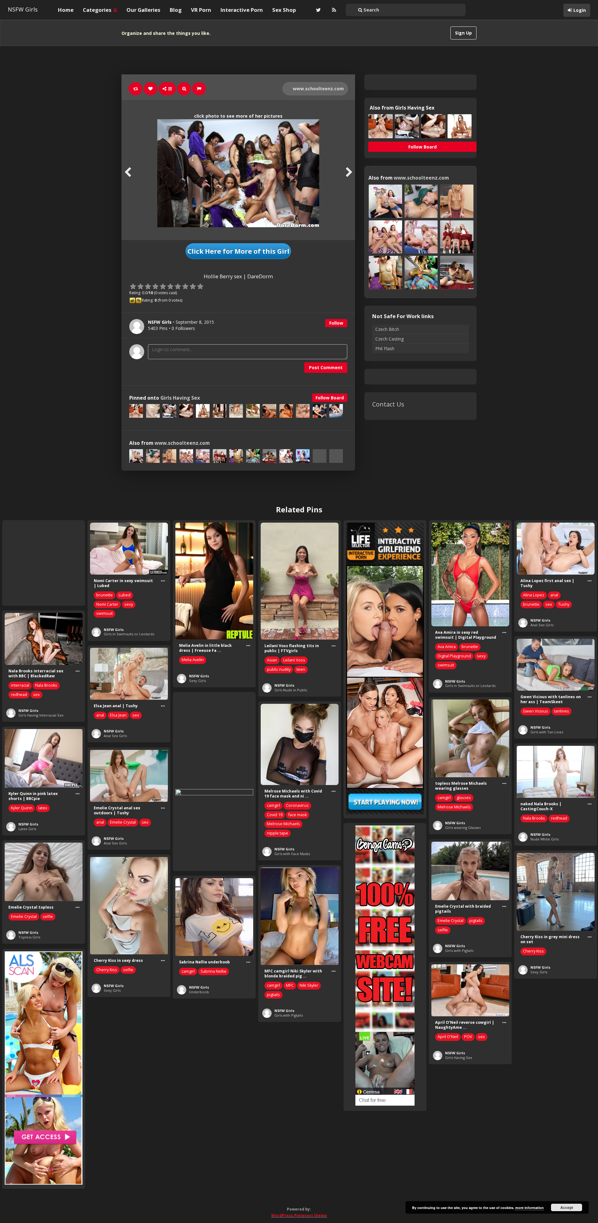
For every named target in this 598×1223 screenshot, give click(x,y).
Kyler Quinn (21, 808)
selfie (443, 930)
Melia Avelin (193, 659)
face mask (297, 814)
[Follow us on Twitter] (317, 10)
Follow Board (330, 398)
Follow (336, 323)
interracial (20, 685)
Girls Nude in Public (290, 690)
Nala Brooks (46, 685)
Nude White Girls (544, 839)
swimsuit (104, 613)
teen (301, 669)
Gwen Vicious (535, 711)
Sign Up (463, 33)
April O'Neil (448, 1036)
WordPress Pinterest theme (299, 1215)
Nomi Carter (107, 604)
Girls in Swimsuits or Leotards (129, 634)
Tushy (563, 604)
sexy (128, 604)
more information (529, 1207)
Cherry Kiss (533, 951)
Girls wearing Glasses (463, 827)
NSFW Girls (23, 9)
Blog (176, 9)
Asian (272, 660)
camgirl (444, 797)
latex (42, 808)
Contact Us (388, 404)
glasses (464, 797)
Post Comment (326, 367)
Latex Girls (27, 828)
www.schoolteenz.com (318, 89)
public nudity (279, 669)
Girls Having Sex (180, 398)
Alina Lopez (533, 595)
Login (579, 10)
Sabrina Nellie (213, 971)
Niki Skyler (309, 985)
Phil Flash (384, 348)
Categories (98, 9)
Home (66, 9)
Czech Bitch (387, 329)
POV (468, 1036)
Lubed (125, 595)
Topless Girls (29, 937)
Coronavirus (297, 805)
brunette (104, 595)
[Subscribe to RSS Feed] (333, 10)
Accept (566, 1207)
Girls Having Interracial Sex (41, 715)
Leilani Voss (294, 660)
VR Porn (201, 9)
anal (554, 595)
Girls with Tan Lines (546, 732)
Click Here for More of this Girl (238, 251)
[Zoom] (184, 88)
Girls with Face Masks (292, 853)
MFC (290, 985)
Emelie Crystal (123, 822)
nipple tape (277, 833)
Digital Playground (454, 656)
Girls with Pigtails (459, 950)
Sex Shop (284, 9)
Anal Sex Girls (541, 625)
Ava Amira (447, 646)
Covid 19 (274, 814)
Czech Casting (389, 339)
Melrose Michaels (454, 807)
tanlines (561, 711)
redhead (19, 694)
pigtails (475, 920)
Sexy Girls (197, 680)
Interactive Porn (242, 9)
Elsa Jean (118, 715)
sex (548, 604)
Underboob (199, 992)
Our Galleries (143, 9)
